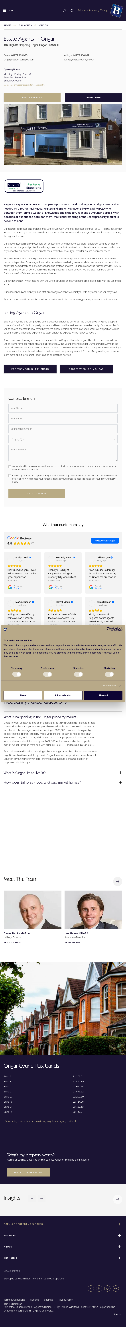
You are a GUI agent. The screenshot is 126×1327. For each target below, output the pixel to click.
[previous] (32, 1199)
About (8, 1246)
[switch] (47, 674)
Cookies (34, 1299)
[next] (41, 1199)
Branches (25, 25)
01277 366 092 (81, 55)
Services (10, 1235)
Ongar (43, 25)
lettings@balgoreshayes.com (79, 59)
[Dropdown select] (63, 439)
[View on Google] (11, 559)
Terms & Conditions (14, 1299)
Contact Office (94, 97)
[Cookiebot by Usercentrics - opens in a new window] (109, 629)
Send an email (13, 942)
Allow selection (63, 695)
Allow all (103, 695)
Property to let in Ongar (86, 369)
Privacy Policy (65, 1299)
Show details (109, 685)
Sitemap (48, 1299)
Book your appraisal (28, 1172)
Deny (23, 695)
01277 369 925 (19, 55)
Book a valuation (32, 97)
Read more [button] (13, 580)
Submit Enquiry (37, 493)
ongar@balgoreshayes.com (19, 59)
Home (7, 25)
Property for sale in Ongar (30, 369)
